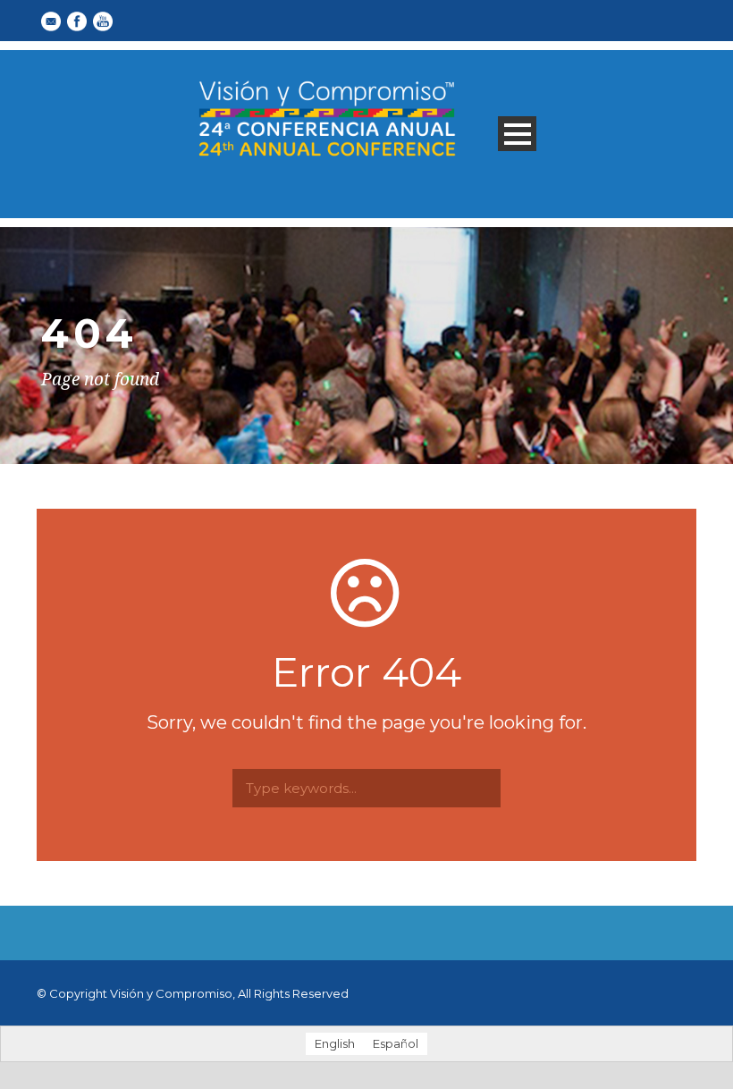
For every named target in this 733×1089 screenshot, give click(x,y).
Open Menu (517, 133)
